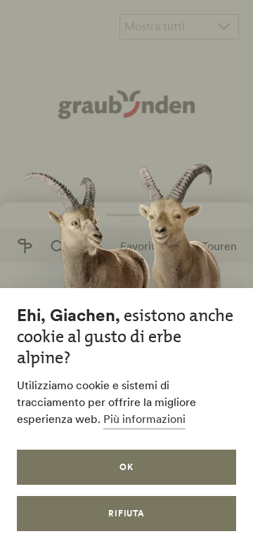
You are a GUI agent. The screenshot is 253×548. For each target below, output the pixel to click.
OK (126, 467)
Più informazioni (144, 419)
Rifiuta (126, 513)
